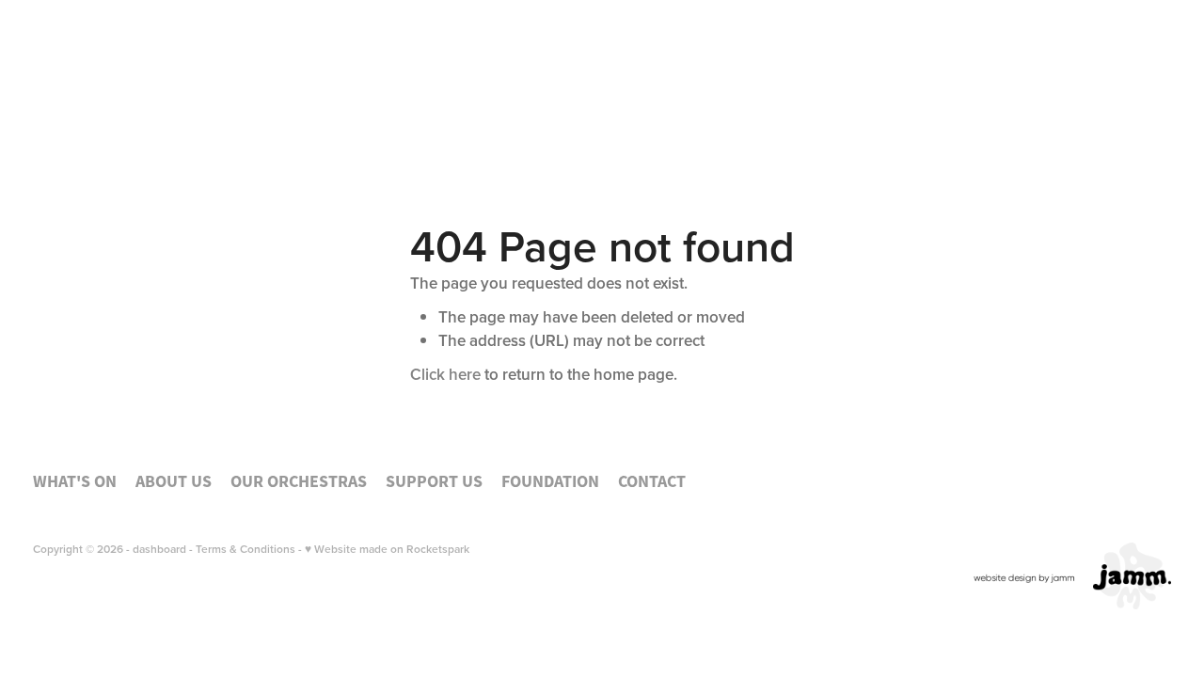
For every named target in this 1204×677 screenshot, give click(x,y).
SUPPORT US (809, 93)
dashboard (159, 549)
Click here (445, 374)
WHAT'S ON (332, 93)
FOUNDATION (965, 93)
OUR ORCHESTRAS (628, 93)
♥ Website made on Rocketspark (387, 549)
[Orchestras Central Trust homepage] (147, 95)
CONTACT (1097, 93)
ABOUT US (458, 93)
